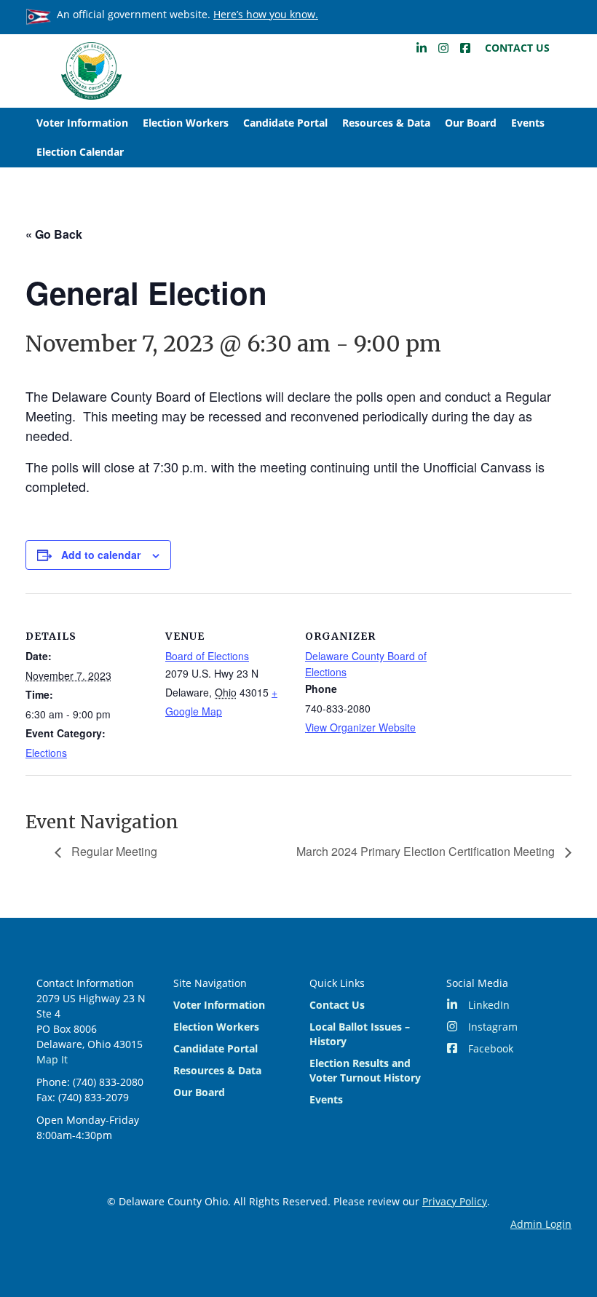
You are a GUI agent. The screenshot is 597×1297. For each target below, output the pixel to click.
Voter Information (82, 123)
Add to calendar (101, 554)
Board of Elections (207, 655)
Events (528, 123)
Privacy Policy (454, 1201)
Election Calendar (80, 152)
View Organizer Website (360, 727)
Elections (46, 752)
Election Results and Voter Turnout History (365, 1070)
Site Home (91, 71)
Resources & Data (386, 123)
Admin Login (541, 1224)
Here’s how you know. (265, 14)
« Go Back (53, 234)
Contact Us (517, 48)
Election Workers (186, 123)
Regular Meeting (112, 851)
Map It (52, 1059)
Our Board (471, 123)
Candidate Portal (285, 123)
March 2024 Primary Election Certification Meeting (427, 851)
